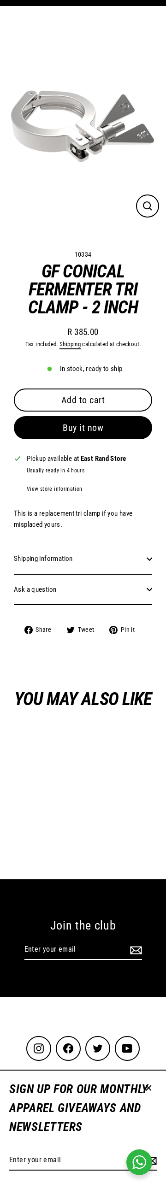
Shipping (70, 344)
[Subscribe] (134, 950)
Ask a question (35, 589)
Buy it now (83, 427)
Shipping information (43, 558)
